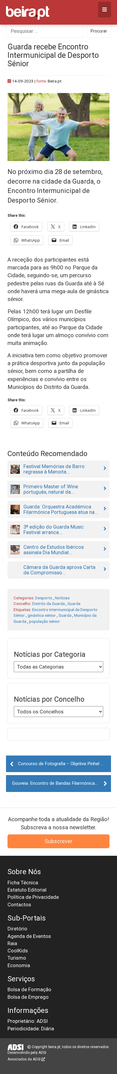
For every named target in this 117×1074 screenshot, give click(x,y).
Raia (12, 943)
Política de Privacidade (33, 897)
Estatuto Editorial (27, 890)
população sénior (44, 621)
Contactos (19, 905)
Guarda (74, 603)
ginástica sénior (42, 615)
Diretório (17, 929)
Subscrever (58, 841)
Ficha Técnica (23, 883)
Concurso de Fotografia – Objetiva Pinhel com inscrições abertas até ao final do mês (64, 763)
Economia (19, 965)
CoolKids (18, 951)
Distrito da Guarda (48, 603)
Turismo (17, 958)
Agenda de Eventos (29, 936)
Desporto (43, 597)
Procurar (99, 31)
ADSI (42, 1053)
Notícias (62, 597)
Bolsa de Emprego (28, 997)
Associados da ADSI (24, 1059)
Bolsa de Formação (29, 989)
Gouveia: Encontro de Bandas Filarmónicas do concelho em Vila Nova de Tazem (61, 783)
